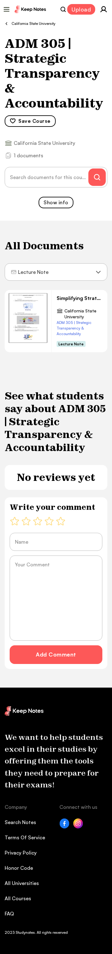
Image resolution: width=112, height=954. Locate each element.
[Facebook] (64, 826)
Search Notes (20, 822)
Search (63, 9)
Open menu (6, 9)
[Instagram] (78, 826)
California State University (80, 314)
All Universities (22, 883)
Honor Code (19, 868)
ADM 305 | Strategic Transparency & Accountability (74, 328)
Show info (56, 202)
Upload (81, 9)
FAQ (9, 913)
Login (103, 9)
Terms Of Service (25, 837)
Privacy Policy (21, 853)
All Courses (18, 898)
